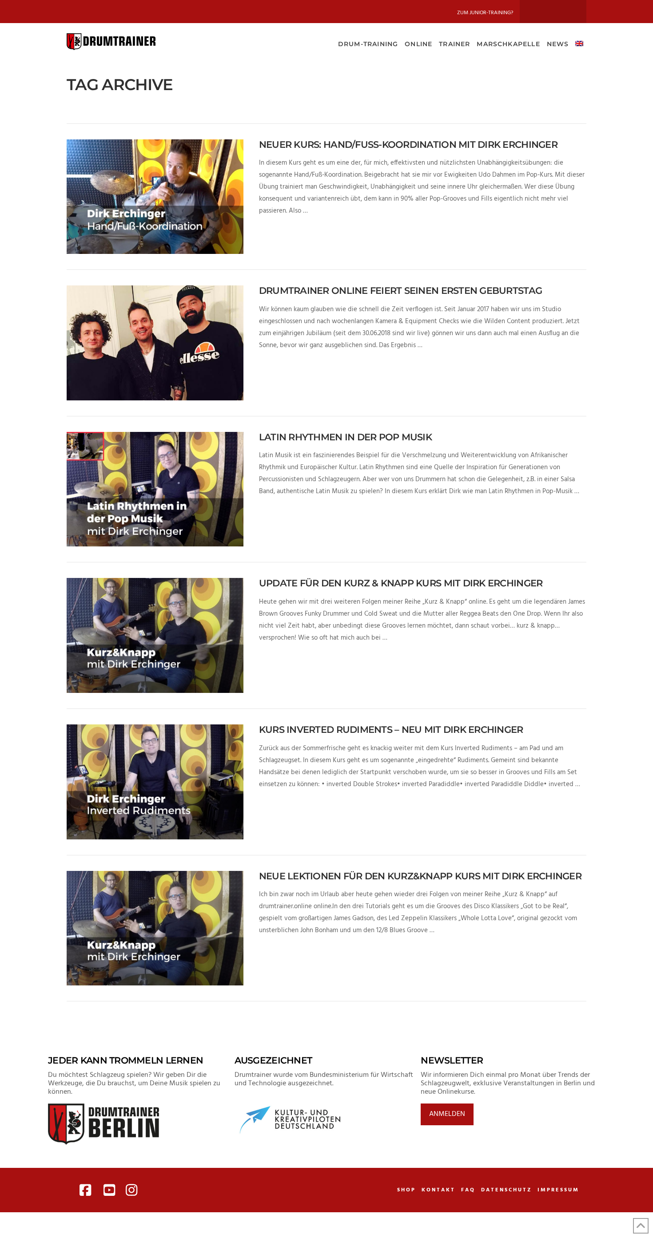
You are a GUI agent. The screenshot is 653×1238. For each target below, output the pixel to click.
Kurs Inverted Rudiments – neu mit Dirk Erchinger (391, 729)
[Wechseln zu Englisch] (579, 43)
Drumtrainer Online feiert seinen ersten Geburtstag (400, 290)
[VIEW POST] (155, 196)
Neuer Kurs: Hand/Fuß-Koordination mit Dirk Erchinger (408, 144)
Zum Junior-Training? (485, 12)
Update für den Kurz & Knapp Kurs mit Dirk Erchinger (401, 583)
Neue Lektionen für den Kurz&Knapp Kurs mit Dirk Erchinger (420, 876)
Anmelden (447, 1114)
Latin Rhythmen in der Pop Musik (345, 437)
